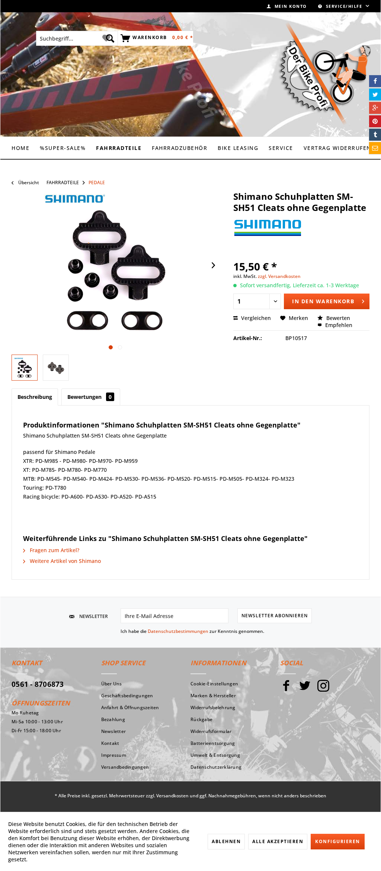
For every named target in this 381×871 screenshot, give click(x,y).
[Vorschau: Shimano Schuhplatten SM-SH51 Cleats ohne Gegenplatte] (25, 368)
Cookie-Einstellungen (214, 684)
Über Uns (111, 684)
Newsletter (113, 731)
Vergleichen (255, 317)
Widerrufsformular (210, 731)
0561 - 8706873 (38, 684)
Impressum (113, 755)
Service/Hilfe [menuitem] (344, 6)
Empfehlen (338, 325)
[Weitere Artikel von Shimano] (267, 232)
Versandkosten (172, 795)
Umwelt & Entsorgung (215, 755)
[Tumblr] (375, 135)
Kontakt (110, 743)
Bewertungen (89, 396)
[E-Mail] (375, 148)
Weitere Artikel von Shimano (64, 560)
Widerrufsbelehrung (213, 707)
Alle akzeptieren (277, 841)
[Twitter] (305, 688)
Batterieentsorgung (212, 743)
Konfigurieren (337, 841)
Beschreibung (34, 396)
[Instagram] (323, 688)
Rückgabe (201, 719)
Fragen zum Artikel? (53, 550)
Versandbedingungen (125, 767)
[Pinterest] (375, 121)
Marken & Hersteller (213, 695)
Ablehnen (226, 841)
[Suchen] (110, 38)
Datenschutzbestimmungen (178, 631)
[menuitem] (287, 6)
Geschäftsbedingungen (127, 695)
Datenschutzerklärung (215, 767)
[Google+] (375, 108)
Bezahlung (113, 719)
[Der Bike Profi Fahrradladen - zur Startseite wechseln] (324, 74)
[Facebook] (286, 688)
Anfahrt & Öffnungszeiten (130, 707)
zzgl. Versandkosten (279, 276)
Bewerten (337, 317)
